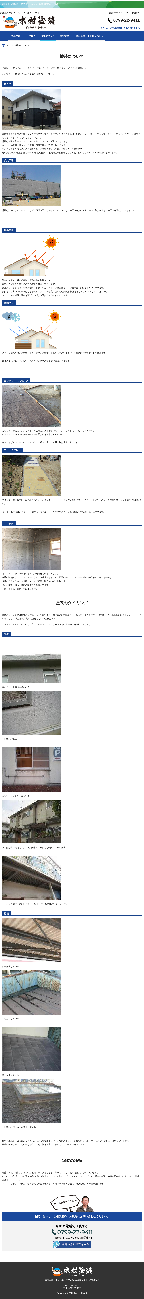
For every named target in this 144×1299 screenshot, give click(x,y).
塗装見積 (80, 36)
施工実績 (15, 36)
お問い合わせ (97, 36)
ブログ (32, 36)
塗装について (48, 36)
